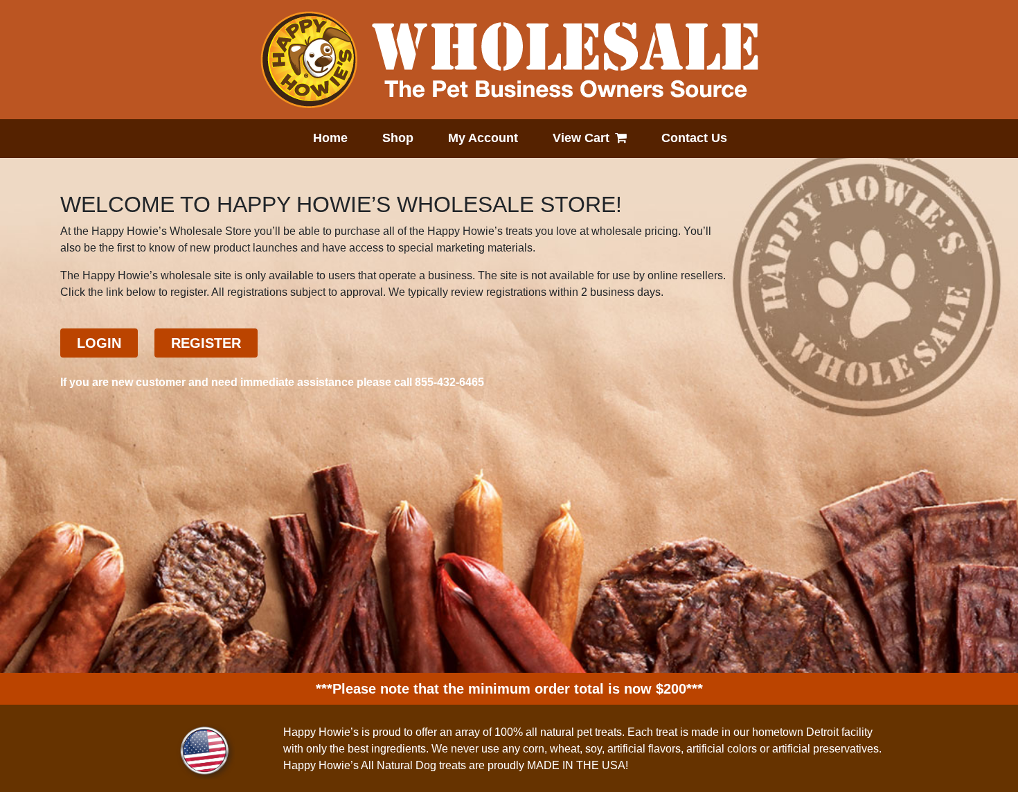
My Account (483, 138)
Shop (397, 138)
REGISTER (206, 343)
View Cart (581, 138)
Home (330, 138)
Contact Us (694, 138)
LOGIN (99, 343)
